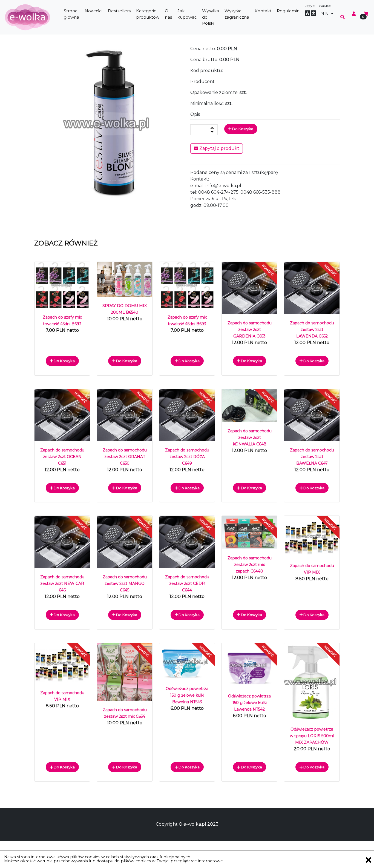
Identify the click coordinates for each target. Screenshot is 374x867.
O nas (168, 14)
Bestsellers (119, 10)
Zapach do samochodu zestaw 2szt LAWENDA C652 (312, 330)
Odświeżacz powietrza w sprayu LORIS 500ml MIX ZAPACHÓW (312, 736)
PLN (325, 13)
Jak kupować (187, 14)
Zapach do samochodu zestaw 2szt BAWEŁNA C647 (312, 457)
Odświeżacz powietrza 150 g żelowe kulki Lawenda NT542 (249, 703)
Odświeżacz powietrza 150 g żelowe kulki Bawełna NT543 (187, 695)
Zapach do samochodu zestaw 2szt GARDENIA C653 (250, 330)
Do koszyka (242, 129)
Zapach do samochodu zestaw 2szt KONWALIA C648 (250, 437)
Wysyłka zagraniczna (237, 14)
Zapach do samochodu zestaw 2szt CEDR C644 (187, 583)
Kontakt (263, 10)
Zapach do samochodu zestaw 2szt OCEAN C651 (62, 457)
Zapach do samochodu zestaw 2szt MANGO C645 (125, 583)
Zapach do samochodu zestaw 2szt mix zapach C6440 (250, 565)
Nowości (93, 10)
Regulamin (288, 10)
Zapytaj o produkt (218, 148)
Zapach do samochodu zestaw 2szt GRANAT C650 (125, 457)
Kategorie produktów (147, 14)
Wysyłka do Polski (210, 17)
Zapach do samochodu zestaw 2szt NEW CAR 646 (62, 583)
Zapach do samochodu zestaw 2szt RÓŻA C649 (187, 457)
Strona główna (71, 14)
